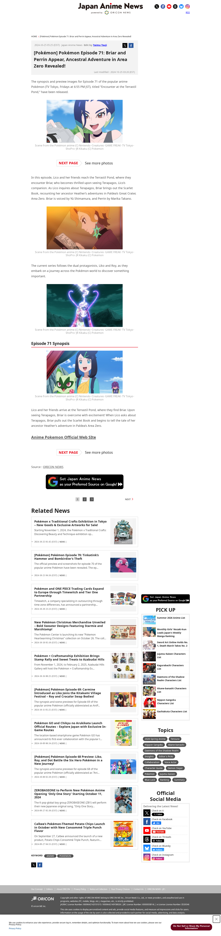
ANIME (50, 855)
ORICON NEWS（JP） (156, 889)
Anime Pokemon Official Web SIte (63, 437)
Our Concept (37, 889)
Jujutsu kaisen (167, 773)
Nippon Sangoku (154, 744)
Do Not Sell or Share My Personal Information (191, 927)
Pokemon (150, 773)
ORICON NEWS (53, 467)
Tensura (175, 738)
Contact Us (139, 889)
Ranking (164, 779)
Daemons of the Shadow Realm (162, 750)
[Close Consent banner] (216, 919)
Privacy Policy (80, 889)
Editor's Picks (166, 756)
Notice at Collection (98, 889)
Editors (49, 889)
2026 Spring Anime (155, 738)
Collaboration (152, 762)
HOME (34, 36)
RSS (188, 12)
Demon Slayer (175, 768)
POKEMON (65, 855)
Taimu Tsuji (100, 45)
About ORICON (63, 889)
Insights (149, 756)
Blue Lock (150, 779)
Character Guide (154, 768)
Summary (179, 779)
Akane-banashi (176, 744)
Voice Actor (171, 762)
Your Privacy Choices (120, 889)
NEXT (128, 499)
